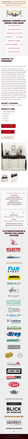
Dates (13, 213)
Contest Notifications (7, 437)
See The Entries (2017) (14, 52)
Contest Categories (13, 193)
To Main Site (22, 437)
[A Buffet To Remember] (14, 156)
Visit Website (8, 131)
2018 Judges (19, 37)
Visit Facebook (8, 126)
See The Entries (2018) (14, 48)
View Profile (8, 137)
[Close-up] (14, 178)
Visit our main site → (17, 5)
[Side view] (5, 178)
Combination (19, 105)
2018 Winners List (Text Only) (14, 33)
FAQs (22, 44)
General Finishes (14, 13)
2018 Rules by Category (14, 40)
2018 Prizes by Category (11, 44)
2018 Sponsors (9, 37)
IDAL (14, 431)
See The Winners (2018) (14, 25)
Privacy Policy (16, 437)
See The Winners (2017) (14, 29)
